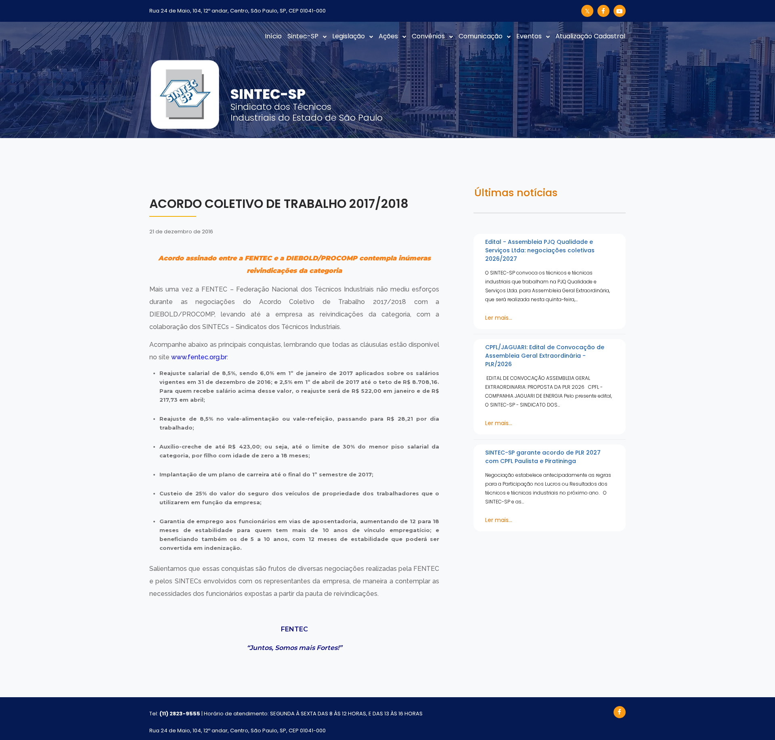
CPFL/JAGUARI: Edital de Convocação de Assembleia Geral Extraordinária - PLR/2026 (544, 355)
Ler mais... (498, 318)
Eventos (529, 36)
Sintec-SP (302, 36)
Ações (388, 36)
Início (273, 36)
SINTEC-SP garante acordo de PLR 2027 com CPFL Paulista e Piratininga (543, 457)
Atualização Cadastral (590, 36)
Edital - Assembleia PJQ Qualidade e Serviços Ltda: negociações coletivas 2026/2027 (540, 250)
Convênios (428, 36)
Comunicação (481, 36)
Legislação (348, 36)
